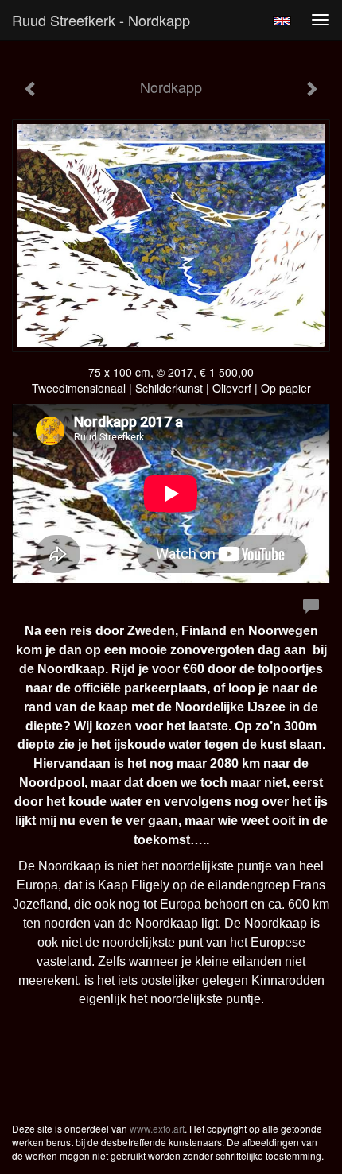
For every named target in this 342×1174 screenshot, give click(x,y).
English (282, 20)
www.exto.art (157, 1128)
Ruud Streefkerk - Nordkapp (101, 20)
